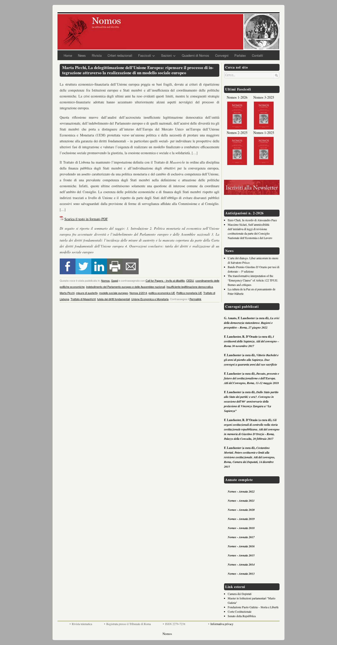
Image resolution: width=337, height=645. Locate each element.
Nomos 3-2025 (263, 97)
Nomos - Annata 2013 (241, 573)
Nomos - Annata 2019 (241, 519)
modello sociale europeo (113, 293)
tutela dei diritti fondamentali (113, 299)
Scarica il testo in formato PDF (86, 219)
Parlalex (240, 55)
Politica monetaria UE (189, 293)
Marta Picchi (67, 293)
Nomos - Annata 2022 (241, 491)
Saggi (114, 280)
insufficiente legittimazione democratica (190, 287)
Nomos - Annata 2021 (241, 500)
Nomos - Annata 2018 (241, 528)
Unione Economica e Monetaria (149, 299)
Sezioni (166, 55)
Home (68, 55)
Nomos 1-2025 (263, 132)
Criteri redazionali (120, 55)
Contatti (257, 55)
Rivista (97, 55)
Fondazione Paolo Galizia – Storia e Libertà (253, 607)
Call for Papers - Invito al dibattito (165, 280)
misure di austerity (87, 293)
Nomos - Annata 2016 (241, 546)
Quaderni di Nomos (195, 55)
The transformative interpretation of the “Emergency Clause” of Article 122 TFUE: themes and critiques (253, 280)
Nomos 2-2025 (237, 132)
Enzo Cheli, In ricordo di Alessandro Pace (252, 220)
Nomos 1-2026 (237, 97)
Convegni (221, 55)
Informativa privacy (221, 624)
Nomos (105, 280)
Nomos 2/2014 (138, 293)
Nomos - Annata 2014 (241, 564)
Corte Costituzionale (239, 611)
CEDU (190, 280)
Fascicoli (144, 55)
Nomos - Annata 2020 (241, 510)
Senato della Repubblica (242, 616)
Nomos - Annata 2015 (241, 555)
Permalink (195, 299)
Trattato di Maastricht (83, 299)
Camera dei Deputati (239, 594)
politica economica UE (162, 293)
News (82, 55)
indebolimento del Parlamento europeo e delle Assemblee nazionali (125, 287)
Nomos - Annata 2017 (241, 537)
